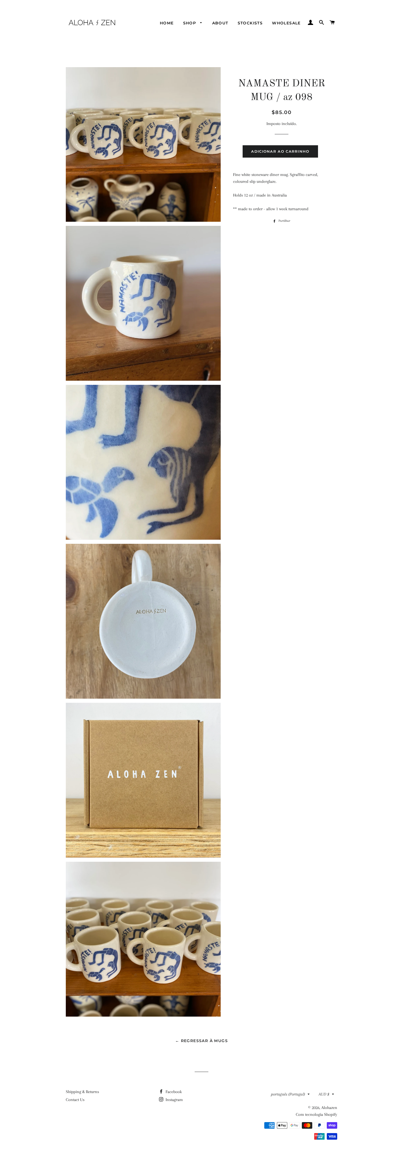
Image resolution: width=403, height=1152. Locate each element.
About (220, 23)
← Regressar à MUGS (201, 1040)
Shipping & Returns (82, 1091)
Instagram (173, 1099)
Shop (190, 23)
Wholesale (286, 23)
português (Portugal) (288, 1094)
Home (167, 23)
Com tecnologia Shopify (316, 1114)
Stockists (250, 23)
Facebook (173, 1091)
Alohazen (329, 1107)
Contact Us (75, 1099)
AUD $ (324, 1094)
